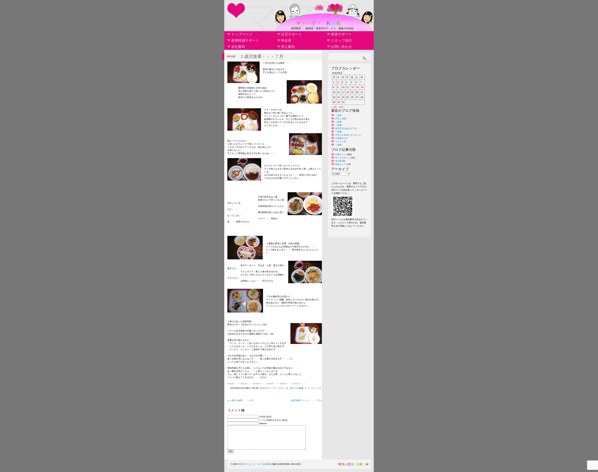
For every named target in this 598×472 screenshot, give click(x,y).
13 (357, 87)
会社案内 (238, 47)
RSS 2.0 (294, 388)
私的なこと (340, 164)
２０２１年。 (341, 141)
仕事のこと (340, 154)
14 (362, 87)
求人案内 (288, 47)
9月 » (342, 107)
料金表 (286, 40)
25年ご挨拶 (340, 118)
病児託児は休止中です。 (347, 128)
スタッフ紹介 (341, 40)
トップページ (242, 34)
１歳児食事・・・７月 (261, 56)
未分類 (338, 161)
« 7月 (334, 107)
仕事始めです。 (342, 138)
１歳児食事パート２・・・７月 (305, 400)
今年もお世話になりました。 (349, 135)
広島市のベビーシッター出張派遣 (254, 464)
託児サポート (291, 34)
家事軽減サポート (245, 40)
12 (352, 87)
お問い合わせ (341, 47)
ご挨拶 (338, 115)
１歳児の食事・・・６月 (241, 400)
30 (338, 102)
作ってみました (280, 388)
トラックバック (313, 388)
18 (347, 92)
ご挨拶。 (339, 131)
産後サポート (341, 34)
